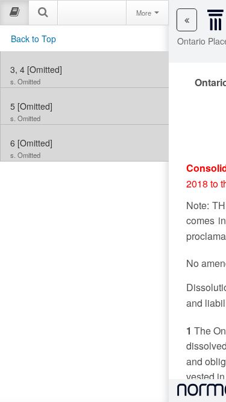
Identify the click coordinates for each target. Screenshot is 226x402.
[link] (84, 69)
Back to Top (33, 39)
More (144, 12)
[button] (187, 19)
